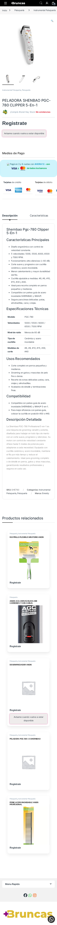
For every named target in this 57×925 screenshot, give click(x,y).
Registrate (14, 123)
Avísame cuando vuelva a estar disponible (24, 133)
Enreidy (45, 493)
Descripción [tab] (9, 215)
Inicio (4, 10)
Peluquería (19, 10)
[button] (52, 21)
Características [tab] (39, 215)
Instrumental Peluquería (11, 90)
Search (41, 3)
